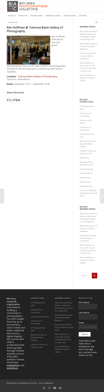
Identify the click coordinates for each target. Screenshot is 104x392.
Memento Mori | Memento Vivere (86, 163)
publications (13, 365)
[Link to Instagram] (44, 388)
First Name (84, 302)
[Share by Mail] (19, 100)
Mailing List (49, 383)
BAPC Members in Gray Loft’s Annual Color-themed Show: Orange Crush (88, 67)
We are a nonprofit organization (13, 301)
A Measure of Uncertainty (85, 114)
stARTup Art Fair (86, 186)
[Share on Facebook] (7, 100)
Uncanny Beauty (86, 169)
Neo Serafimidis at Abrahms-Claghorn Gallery (87, 78)
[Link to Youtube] (54, 388)
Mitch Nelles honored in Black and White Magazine (88, 46)
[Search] (95, 22)
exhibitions (12, 368)
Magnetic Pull (85, 177)
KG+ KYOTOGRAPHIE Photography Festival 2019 (88, 193)
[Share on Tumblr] (16, 100)
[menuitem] (12, 15)
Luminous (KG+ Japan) (40, 316)
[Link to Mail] (60, 388)
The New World (86, 173)
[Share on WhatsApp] (12, 100)
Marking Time (85, 182)
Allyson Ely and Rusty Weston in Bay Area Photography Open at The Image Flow (88, 35)
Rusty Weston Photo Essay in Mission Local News (88, 56)
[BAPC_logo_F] (27, 6)
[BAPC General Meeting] (2, 196)
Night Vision (84, 158)
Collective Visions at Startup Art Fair (88, 152)
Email (81, 322)
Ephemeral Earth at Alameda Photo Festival (87, 144)
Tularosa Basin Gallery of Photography (37, 76)
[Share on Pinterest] (15, 100)
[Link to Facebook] (49, 388)
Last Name (84, 312)
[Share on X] (9, 100)
